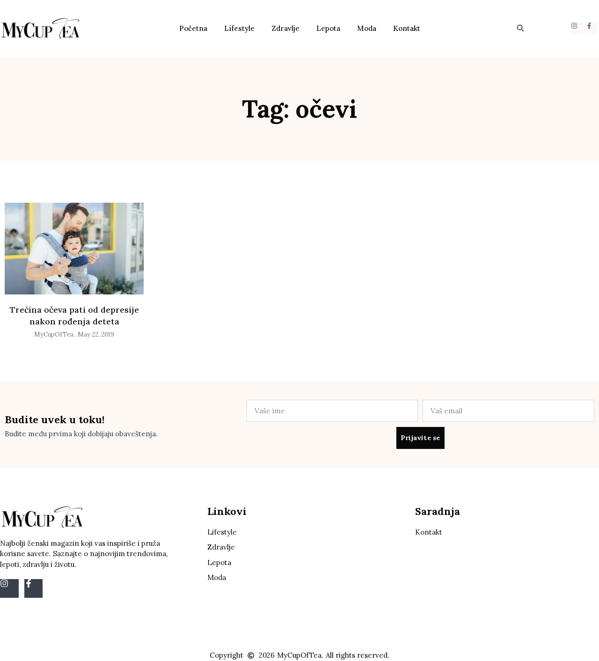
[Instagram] (577, 28)
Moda (366, 28)
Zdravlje (285, 28)
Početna (193, 28)
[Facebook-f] (592, 28)
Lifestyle (239, 28)
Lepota (328, 28)
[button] (520, 28)
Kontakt (406, 28)
